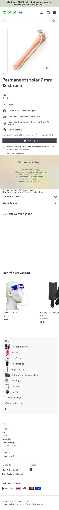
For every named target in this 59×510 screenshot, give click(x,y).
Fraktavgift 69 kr (17, 135)
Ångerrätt (6, 439)
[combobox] (29, 20)
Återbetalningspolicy (11, 442)
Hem (4, 73)
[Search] (54, 20)
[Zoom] (47, 68)
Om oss (5, 449)
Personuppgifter (9, 456)
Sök (4, 432)
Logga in (5, 429)
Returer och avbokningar (12, 504)
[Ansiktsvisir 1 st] (20, 300)
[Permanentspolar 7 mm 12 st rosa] (20, 241)
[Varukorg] (48, 12)
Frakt (4, 435)
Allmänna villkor (9, 446)
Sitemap (6, 452)
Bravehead (22, 273)
